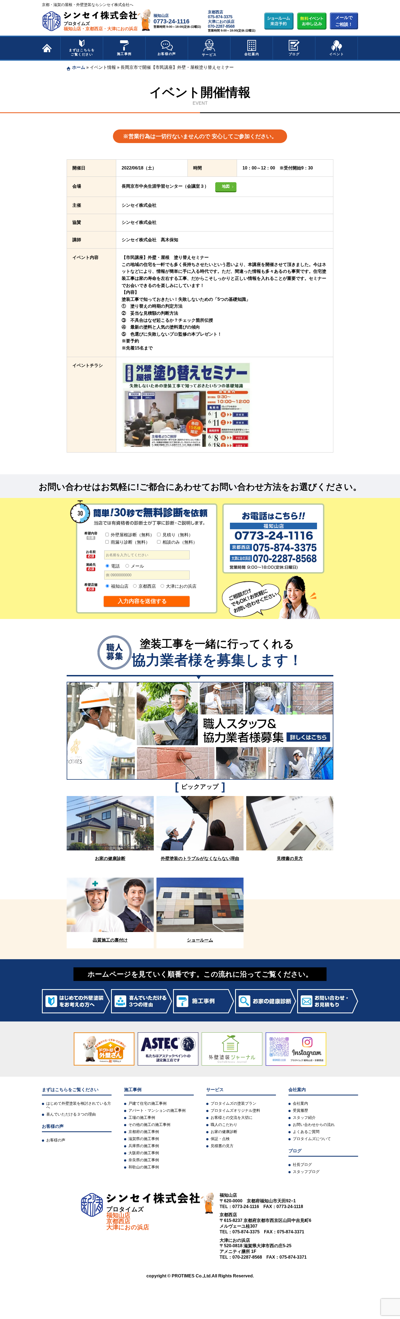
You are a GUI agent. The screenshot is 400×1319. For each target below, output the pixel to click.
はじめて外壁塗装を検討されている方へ (78, 1105)
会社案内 (251, 54)
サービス (209, 55)
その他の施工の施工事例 (149, 1124)
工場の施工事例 (141, 1117)
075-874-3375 (220, 16)
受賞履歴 (300, 1110)
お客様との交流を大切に (232, 1117)
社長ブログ (302, 1164)
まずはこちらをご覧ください (82, 52)
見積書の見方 (222, 1146)
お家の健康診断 (224, 1132)
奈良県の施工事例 (143, 1160)
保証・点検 (220, 1139)
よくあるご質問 (306, 1132)
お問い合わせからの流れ (314, 1124)
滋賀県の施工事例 (143, 1139)
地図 (226, 186)
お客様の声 (167, 54)
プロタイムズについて (312, 1139)
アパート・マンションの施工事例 (157, 1110)
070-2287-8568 (221, 26)
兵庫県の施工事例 (143, 1146)
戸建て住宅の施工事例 (147, 1103)
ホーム (78, 67)
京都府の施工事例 (143, 1132)
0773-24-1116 (171, 21)
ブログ (294, 54)
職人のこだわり (224, 1124)
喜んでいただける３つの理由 (71, 1114)
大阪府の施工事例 (143, 1153)
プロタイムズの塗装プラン (233, 1103)
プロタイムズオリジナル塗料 (235, 1110)
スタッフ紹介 (304, 1117)
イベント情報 (103, 67)
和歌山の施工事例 (143, 1167)
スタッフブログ (306, 1172)
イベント (336, 54)
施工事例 (124, 54)
